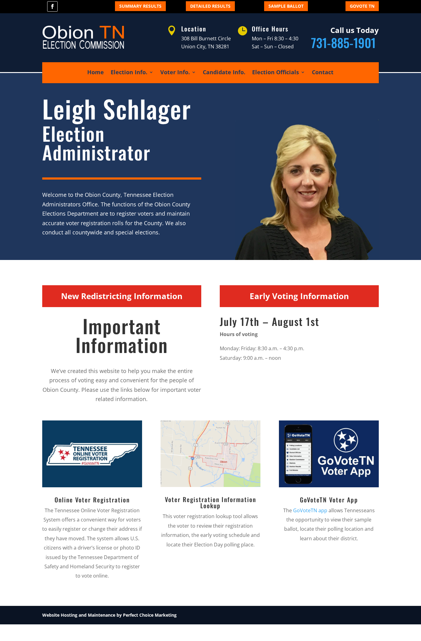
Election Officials (275, 73)
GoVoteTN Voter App (329, 499)
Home (95, 73)
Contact (322, 73)
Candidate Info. (224, 73)
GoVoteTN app (310, 510)
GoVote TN (362, 6)
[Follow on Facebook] (52, 6)
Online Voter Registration (92, 499)
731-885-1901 (345, 42)
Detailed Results (210, 6)
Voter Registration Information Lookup (210, 502)
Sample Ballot (286, 6)
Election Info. (129, 73)
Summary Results (140, 6)
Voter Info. (175, 73)
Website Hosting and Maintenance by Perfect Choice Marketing (109, 615)
